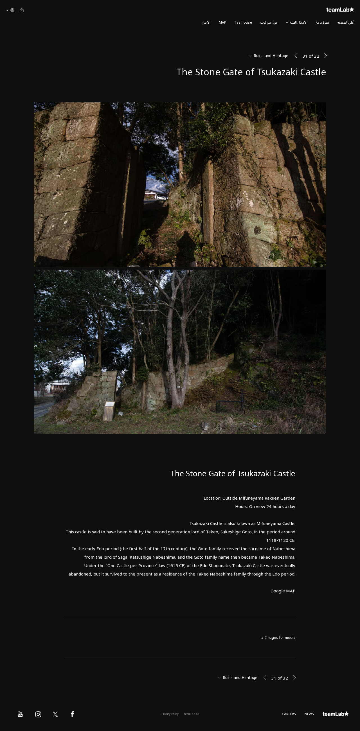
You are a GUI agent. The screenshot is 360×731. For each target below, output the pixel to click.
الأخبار (206, 22)
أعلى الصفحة (346, 22)
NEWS (309, 714)
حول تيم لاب (269, 22)
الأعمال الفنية (298, 22)
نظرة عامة (322, 22)
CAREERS (289, 714)
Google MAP (283, 590)
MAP (222, 22)
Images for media (280, 638)
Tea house (243, 22)
